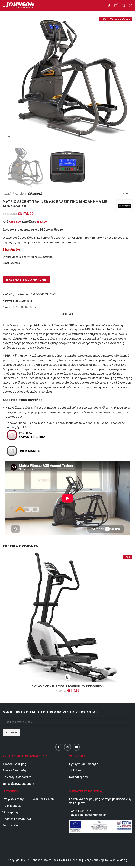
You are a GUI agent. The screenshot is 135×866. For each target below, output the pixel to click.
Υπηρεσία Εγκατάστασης (19, 783)
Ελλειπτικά (35, 193)
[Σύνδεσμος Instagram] (67, 747)
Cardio (19, 193)
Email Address (11, 262)
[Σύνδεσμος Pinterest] (26, 307)
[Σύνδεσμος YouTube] (76, 747)
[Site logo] (22, 5)
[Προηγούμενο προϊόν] (123, 194)
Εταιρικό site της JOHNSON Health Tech (28, 799)
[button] (68, 677)
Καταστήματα (78, 777)
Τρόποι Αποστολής (15, 770)
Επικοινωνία (10, 825)
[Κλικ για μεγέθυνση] (9, 137)
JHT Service (76, 770)
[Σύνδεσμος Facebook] (13, 307)
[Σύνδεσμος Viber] (35, 307)
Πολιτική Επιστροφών (17, 777)
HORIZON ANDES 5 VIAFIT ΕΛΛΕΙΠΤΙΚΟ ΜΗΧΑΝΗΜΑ (67, 685)
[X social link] (17, 307)
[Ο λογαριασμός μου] (130, 5)
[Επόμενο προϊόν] (130, 194)
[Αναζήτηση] (123, 5)
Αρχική (7, 193)
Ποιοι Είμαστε (12, 805)
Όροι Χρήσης (11, 812)
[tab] (68, 314)
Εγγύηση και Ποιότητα (83, 764)
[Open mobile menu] (4, 5)
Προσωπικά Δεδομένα (17, 818)
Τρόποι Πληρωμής (14, 764)
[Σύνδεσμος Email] (22, 307)
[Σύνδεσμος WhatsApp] (31, 307)
